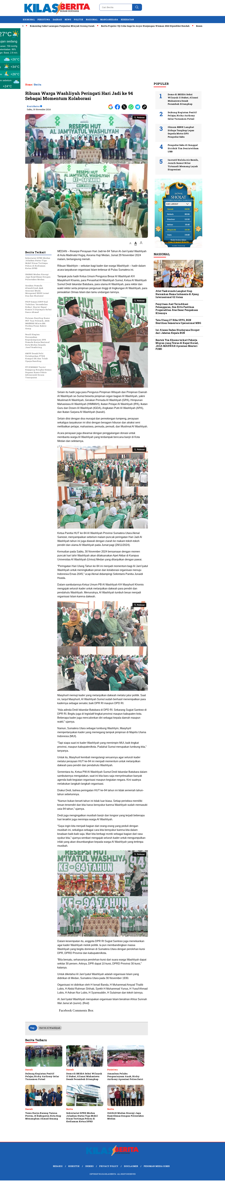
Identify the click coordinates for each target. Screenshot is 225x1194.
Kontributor (33, 106)
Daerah (57, 19)
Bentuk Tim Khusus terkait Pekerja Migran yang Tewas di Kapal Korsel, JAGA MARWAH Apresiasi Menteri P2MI (177, 344)
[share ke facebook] (118, 109)
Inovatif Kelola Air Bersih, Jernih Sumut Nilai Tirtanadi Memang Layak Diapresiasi (183, 164)
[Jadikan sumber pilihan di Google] (111, 109)
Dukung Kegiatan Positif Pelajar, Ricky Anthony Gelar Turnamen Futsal (182, 115)
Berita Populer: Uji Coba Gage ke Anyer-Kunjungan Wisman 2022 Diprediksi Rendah (114, 26)
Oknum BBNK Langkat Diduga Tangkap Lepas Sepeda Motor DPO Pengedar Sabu (181, 132)
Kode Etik (74, 1166)
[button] (130, 243)
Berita (37, 84)
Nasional (92, 19)
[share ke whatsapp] (131, 109)
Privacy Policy (108, 1166)
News (68, 19)
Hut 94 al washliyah (49, 1027)
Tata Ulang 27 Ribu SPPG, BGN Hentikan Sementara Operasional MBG (178, 321)
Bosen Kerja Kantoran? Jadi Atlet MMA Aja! (188, 26)
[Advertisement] (112, 55)
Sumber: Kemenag (178, 246)
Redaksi (58, 1166)
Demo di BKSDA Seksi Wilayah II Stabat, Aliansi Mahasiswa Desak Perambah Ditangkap (183, 99)
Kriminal (29, 19)
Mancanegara (109, 19)
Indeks (89, 1166)
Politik (78, 19)
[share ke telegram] (138, 109)
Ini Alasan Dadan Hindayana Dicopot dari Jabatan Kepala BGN (177, 331)
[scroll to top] (215, 1189)
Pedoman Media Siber (157, 1166)
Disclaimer (131, 1166)
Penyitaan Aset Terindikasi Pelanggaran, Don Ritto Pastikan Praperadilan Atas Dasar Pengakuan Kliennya (176, 308)
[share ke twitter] (125, 109)
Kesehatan (127, 19)
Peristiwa (43, 19)
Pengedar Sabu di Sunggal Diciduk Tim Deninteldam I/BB (183, 148)
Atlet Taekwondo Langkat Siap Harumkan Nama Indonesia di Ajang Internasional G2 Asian (177, 293)
